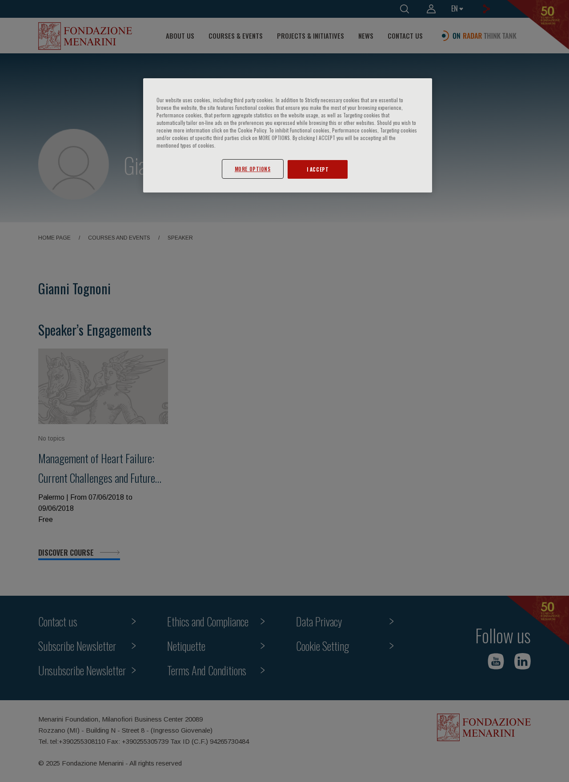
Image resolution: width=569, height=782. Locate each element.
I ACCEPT (318, 169)
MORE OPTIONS (253, 168)
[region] (287, 135)
